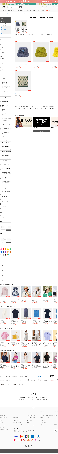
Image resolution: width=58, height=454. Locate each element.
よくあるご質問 (43, 422)
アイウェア (50, 108)
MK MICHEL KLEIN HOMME (5, 156)
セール (3, 63)
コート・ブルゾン (5, 201)
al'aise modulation (16, 417)
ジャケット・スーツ (5, 198)
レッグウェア (55, 108)
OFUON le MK (4, 90)
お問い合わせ (42, 425)
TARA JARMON (3, 31)
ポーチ (41, 108)
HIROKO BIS (4, 177)
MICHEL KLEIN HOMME (6, 151)
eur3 (2, 138)
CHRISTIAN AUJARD (5, 128)
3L (2, 273)
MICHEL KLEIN (4, 82)
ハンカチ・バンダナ (18, 108)
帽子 (40, 106)
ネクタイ (36, 108)
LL (2, 270)
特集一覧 (41, 131)
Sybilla (1, 420)
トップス (3, 188)
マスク (16, 106)
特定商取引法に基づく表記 (44, 417)
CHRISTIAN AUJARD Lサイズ (6, 133)
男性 (2, 47)
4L (2, 275)
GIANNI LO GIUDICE (5, 124)
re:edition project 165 (5, 172)
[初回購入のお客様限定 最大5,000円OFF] (29, 4)
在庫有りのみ (3, 33)
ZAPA (3, 109)
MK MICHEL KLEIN (5, 86)
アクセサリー (4, 206)
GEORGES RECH (5, 120)
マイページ (55, 417)
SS (2, 260)
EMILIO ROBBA (4, 160)
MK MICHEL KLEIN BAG (5, 147)
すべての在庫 (4, 217)
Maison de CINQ (4, 142)
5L (2, 278)
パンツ (3, 193)
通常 (2, 61)
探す (8, 230)
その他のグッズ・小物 (19, 110)
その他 (3, 52)
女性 (2, 27)
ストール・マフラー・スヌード (24, 106)
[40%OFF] (23, 81)
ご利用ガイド (42, 420)
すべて (3, 42)
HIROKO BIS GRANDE (6, 181)
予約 (2, 72)
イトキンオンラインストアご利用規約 (46, 415)
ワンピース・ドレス (5, 191)
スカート (3, 196)
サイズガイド (42, 424)
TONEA (3, 113)
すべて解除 (8, 35)
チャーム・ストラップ (30, 108)
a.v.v (3, 78)
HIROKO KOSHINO (5, 168)
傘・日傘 (45, 108)
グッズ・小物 (3, 29)
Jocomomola (4, 101)
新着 (2, 69)
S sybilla (3, 97)
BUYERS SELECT (5, 164)
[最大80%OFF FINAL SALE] (29, 1)
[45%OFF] (23, 52)
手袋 (24, 108)
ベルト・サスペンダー (34, 106)
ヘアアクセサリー (46, 106)
